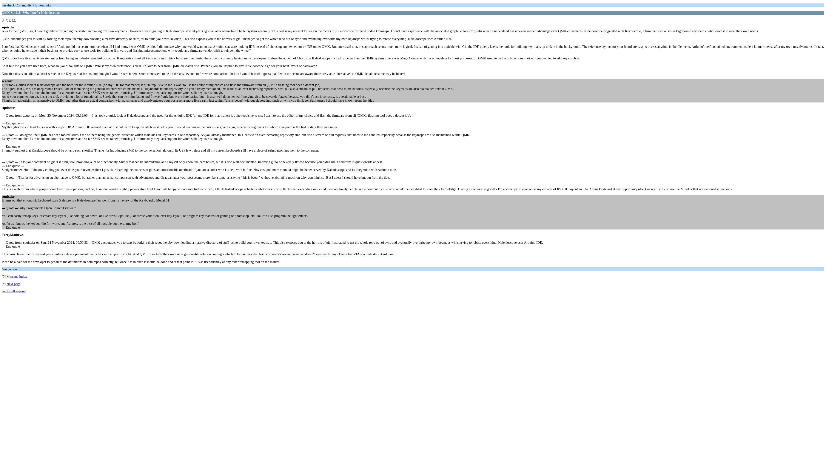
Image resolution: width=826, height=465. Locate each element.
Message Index (16, 276)
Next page (13, 284)
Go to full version (14, 291)
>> (14, 20)
